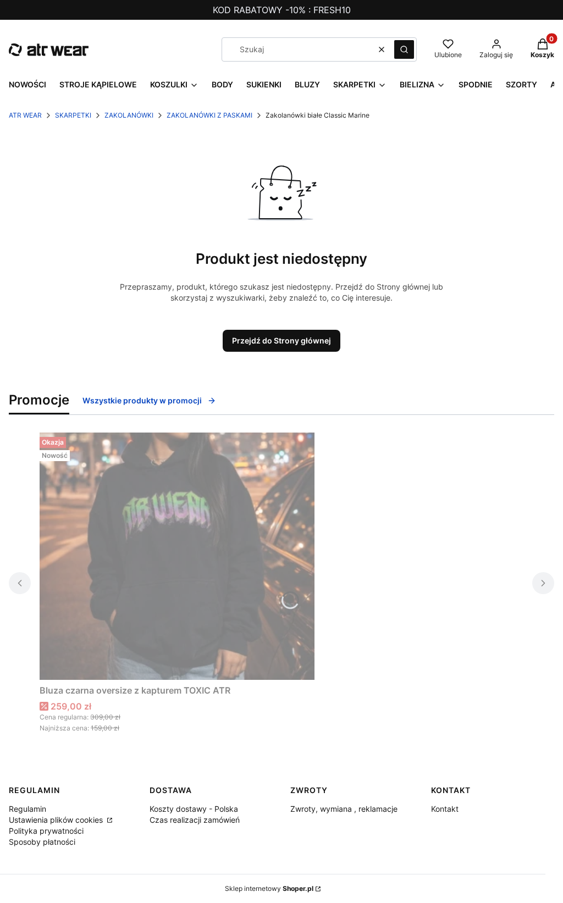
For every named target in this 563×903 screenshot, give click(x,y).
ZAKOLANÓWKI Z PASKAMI (209, 115)
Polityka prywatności (46, 830)
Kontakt (445, 808)
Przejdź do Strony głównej (281, 340)
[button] (404, 49)
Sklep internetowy (269, 888)
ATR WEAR (25, 115)
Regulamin (27, 808)
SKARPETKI (73, 115)
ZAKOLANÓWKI (128, 115)
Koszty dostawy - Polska (194, 808)
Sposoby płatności (42, 841)
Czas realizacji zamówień (195, 819)
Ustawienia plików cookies (57, 819)
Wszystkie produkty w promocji (142, 400)
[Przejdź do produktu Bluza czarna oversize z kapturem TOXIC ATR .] (177, 556)
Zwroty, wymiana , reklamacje (344, 808)
